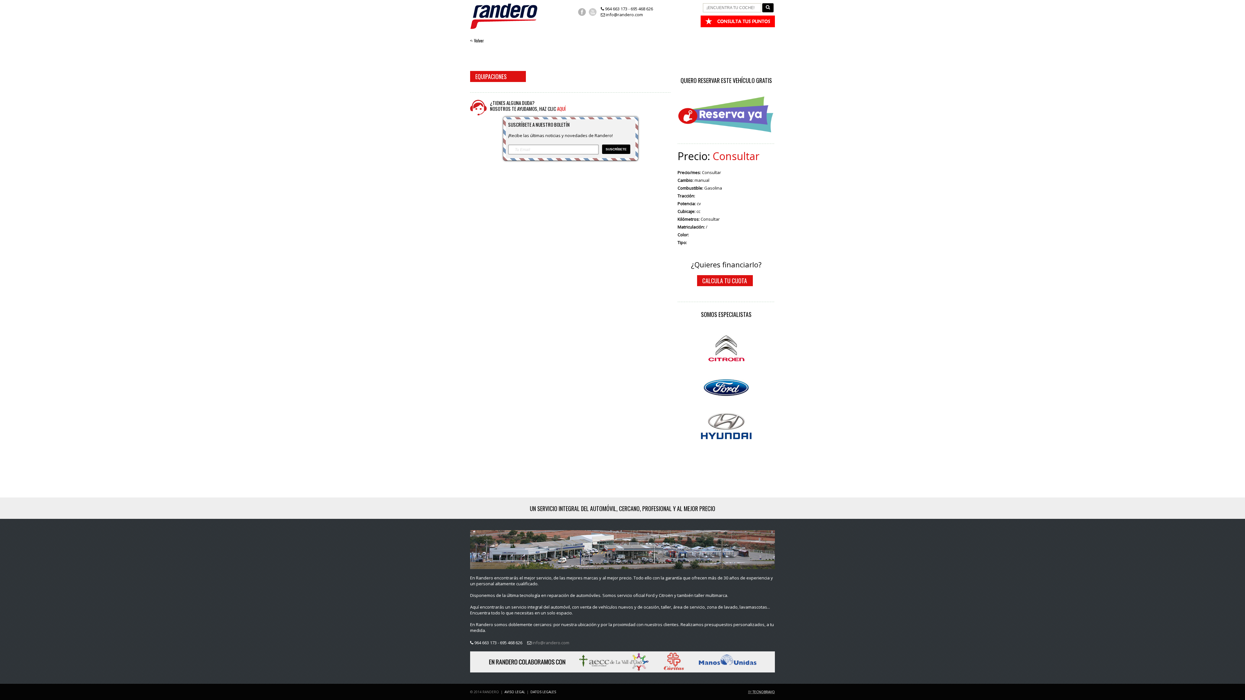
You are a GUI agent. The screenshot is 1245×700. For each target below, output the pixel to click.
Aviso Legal (514, 692)
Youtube (593, 12)
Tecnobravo (764, 692)
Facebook (582, 12)
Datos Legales (543, 692)
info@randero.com (624, 15)
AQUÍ (561, 108)
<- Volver (477, 40)
